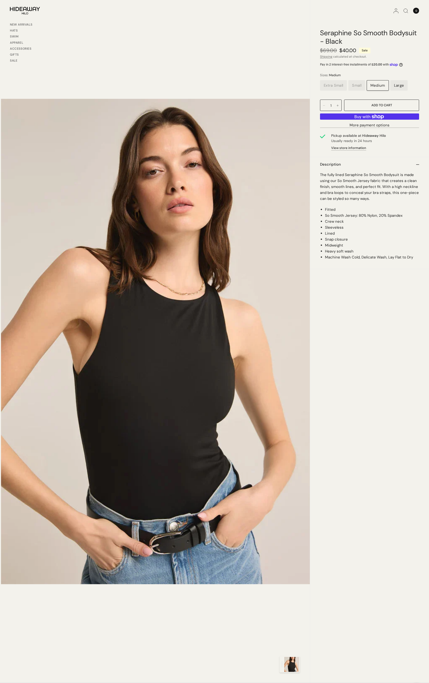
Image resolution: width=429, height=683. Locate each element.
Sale (13, 61)
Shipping (326, 57)
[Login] (396, 10)
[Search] (406, 10)
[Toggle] (282, 664)
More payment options (370, 125)
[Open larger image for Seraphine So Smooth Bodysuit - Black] (155, 341)
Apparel (16, 43)
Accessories (21, 49)
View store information (348, 148)
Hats (14, 31)
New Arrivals (21, 25)
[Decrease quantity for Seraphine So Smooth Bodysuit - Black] (324, 105)
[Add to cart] (381, 105)
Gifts (14, 55)
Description (330, 164)
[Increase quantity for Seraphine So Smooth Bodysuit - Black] (337, 105)
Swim (14, 36)
